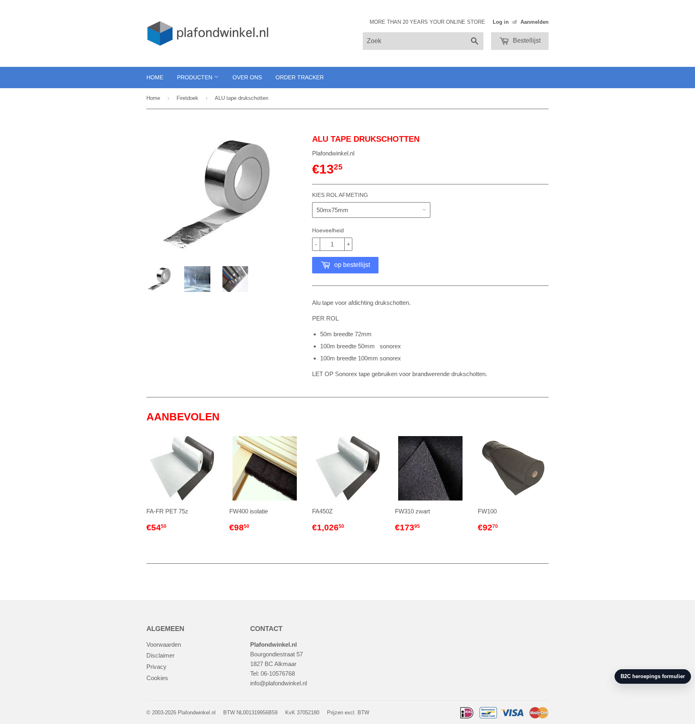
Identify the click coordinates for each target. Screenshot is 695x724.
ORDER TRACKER (300, 77)
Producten (195, 77)
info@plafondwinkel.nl (278, 683)
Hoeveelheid (328, 230)
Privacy (156, 666)
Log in (501, 22)
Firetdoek (187, 98)
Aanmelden (534, 22)
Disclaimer (160, 655)
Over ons (247, 77)
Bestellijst (526, 40)
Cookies (157, 677)
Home (154, 77)
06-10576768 (278, 673)
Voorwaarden (163, 644)
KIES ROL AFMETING (340, 195)
